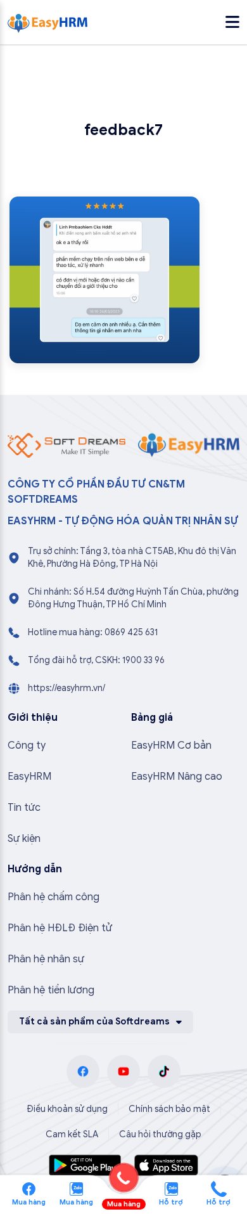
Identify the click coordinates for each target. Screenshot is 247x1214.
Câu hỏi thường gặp (160, 1134)
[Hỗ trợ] (219, 1188)
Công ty (27, 745)
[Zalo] (76, 1188)
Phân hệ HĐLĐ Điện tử (60, 928)
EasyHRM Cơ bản (171, 745)
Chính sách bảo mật (169, 1109)
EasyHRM (29, 776)
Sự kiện (24, 838)
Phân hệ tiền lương (51, 990)
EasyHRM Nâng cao (176, 776)
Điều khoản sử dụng (67, 1109)
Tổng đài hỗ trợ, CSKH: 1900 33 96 (96, 660)
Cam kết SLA (72, 1134)
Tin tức (24, 807)
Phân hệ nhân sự (46, 959)
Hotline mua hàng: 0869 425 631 (93, 632)
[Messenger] (29, 1188)
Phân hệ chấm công (53, 897)
